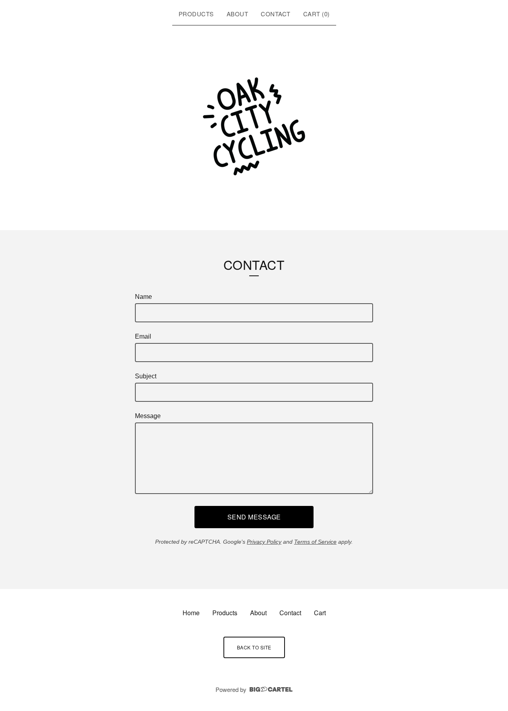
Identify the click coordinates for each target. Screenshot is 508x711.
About (237, 14)
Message (148, 416)
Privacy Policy (264, 542)
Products (196, 14)
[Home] (254, 126)
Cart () (316, 14)
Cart (320, 612)
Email (143, 336)
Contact (276, 14)
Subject (145, 376)
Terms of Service (315, 542)
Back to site (254, 647)
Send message (254, 516)
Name (143, 296)
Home (191, 612)
